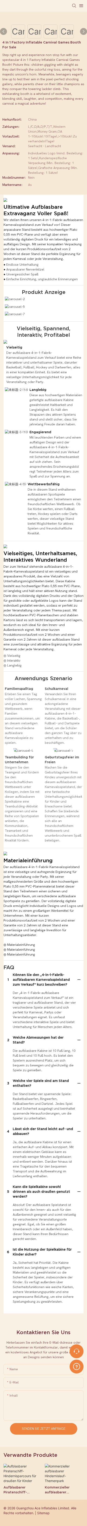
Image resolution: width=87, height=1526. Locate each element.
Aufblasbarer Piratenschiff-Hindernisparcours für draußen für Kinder (21, 1490)
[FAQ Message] (77, 1365)
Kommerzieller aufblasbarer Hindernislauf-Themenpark (57, 1490)
